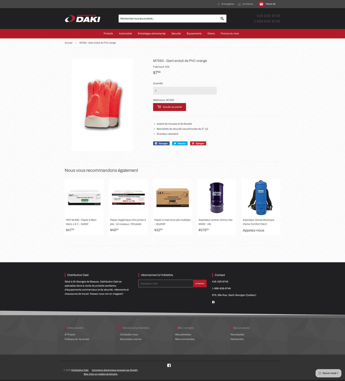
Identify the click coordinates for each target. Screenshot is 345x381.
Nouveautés (237, 334)
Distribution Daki (80, 370)
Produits (108, 33)
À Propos (70, 334)
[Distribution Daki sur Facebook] (169, 366)
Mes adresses (183, 334)
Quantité (158, 83)
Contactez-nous (129, 334)
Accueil (68, 43)
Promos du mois (230, 33)
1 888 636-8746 (267, 21)
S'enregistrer (228, 4)
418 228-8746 (268, 16)
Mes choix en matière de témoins (101, 374)
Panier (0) (270, 4)
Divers (211, 33)
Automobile (125, 33)
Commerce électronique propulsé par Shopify (115, 370)
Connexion (247, 4)
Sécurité (176, 33)
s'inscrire (200, 283)
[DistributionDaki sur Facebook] (213, 302)
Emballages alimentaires (151, 33)
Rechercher (237, 339)
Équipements (194, 33)
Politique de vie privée (77, 339)
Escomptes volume (130, 339)
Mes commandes (185, 339)
